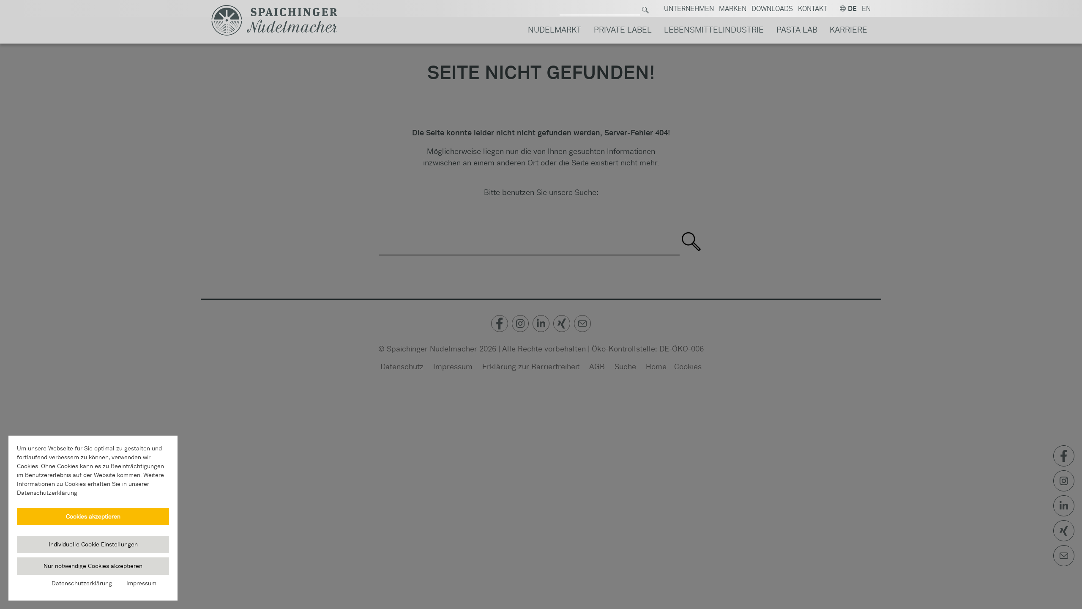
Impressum (141, 583)
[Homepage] (274, 20)
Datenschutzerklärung (82, 583)
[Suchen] (645, 8)
